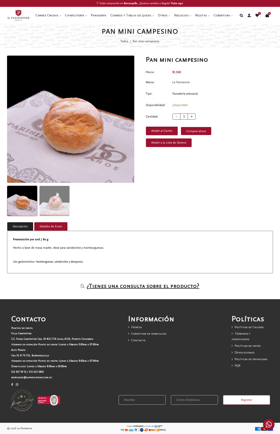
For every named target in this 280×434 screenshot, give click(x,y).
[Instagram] (17, 384)
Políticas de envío (248, 346)
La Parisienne (181, 82)
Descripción (20, 226)
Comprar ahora (196, 131)
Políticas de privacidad (251, 359)
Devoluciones (244, 352)
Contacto (138, 340)
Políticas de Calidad (249, 327)
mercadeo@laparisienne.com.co (31, 377)
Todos (124, 41)
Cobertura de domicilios (148, 333)
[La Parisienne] (18, 15)
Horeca (136, 327)
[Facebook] (12, 384)
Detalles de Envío (51, 226)
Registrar (246, 400)
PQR (237, 365)
